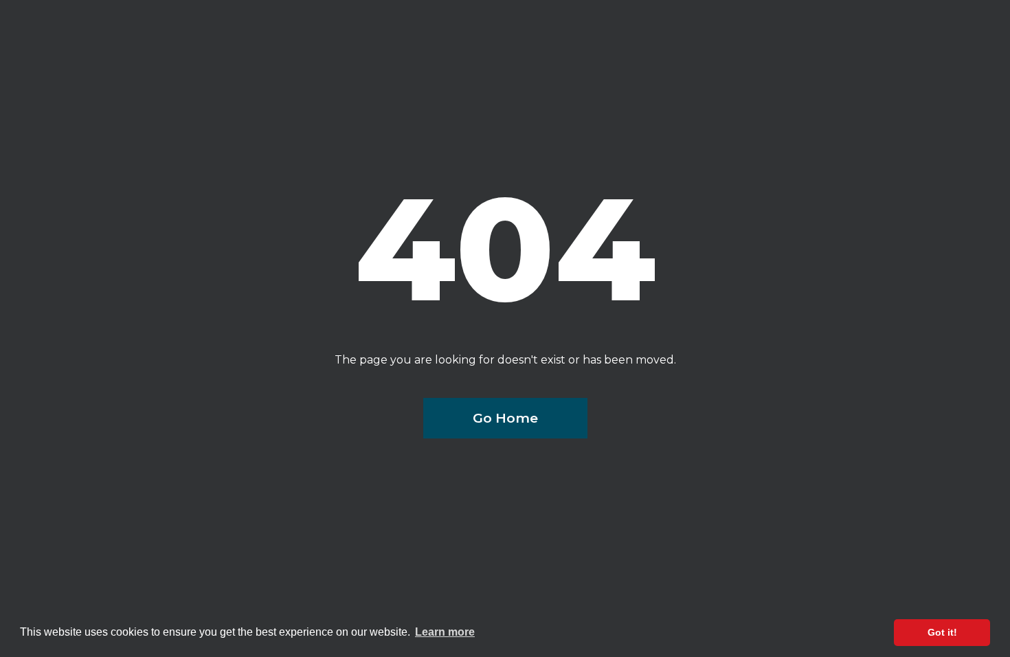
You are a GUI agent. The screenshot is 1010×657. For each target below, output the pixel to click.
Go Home (505, 418)
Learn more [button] (445, 632)
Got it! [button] (942, 632)
